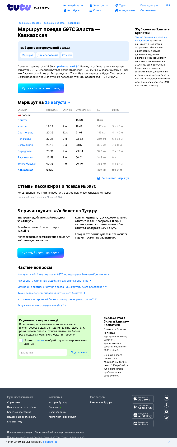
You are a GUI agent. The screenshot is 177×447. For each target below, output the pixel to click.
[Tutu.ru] (19, 8)
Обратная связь (57, 412)
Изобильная (25, 145)
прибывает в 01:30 (67, 66)
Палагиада (24, 138)
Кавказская (25, 169)
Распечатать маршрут (115, 178)
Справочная (13, 402)
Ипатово (23, 126)
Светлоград (25, 132)
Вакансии (54, 407)
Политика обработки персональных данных (59, 432)
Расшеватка (25, 157)
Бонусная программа (19, 412)
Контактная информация (62, 416)
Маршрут (27, 55)
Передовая (24, 151)
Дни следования (48, 55)
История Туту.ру (58, 402)
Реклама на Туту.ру (101, 402)
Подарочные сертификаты (21, 416)
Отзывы (67, 55)
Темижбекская (27, 163)
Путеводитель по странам (21, 407)
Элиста (22, 120)
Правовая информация (19, 432)
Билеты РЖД (14, 421)
